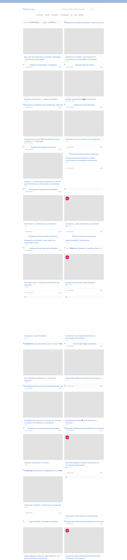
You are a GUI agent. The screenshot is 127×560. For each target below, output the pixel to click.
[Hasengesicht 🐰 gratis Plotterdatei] (43, 314)
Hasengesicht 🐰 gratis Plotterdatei (35, 336)
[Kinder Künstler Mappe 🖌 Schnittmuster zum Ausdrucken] (84, 362)
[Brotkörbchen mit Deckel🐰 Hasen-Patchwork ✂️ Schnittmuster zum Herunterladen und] (84, 41)
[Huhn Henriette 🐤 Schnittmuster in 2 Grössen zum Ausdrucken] (43, 362)
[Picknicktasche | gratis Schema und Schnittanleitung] (84, 494)
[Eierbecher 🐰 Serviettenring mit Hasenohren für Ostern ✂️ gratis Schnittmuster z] (43, 166)
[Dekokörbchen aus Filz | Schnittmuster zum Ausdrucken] (84, 123)
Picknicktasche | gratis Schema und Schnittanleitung (81, 516)
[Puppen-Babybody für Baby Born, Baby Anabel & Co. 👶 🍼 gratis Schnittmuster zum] (43, 540)
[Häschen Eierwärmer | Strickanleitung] (84, 236)
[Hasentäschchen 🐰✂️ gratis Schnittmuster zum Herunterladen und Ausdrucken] (84, 314)
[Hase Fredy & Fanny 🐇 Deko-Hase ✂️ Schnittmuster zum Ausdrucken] (43, 267)
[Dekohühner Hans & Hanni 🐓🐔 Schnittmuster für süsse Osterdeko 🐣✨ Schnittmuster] (43, 123)
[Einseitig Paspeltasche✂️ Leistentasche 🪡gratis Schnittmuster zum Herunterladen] (84, 154)
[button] (88, 14)
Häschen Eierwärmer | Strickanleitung (77, 240)
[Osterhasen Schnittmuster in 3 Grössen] (43, 447)
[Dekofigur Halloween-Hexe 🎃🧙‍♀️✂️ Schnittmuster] (84, 83)
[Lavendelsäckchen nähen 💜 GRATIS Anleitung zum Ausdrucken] (84, 405)
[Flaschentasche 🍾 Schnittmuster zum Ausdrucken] (43, 208)
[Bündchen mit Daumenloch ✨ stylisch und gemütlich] (43, 83)
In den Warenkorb (70, 147)
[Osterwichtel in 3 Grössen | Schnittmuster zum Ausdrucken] (43, 489)
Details (101, 147)
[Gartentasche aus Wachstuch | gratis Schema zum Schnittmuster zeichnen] (43, 236)
